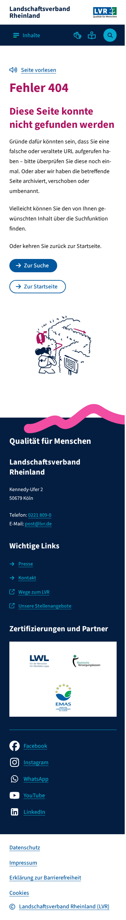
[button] (77, 35)
